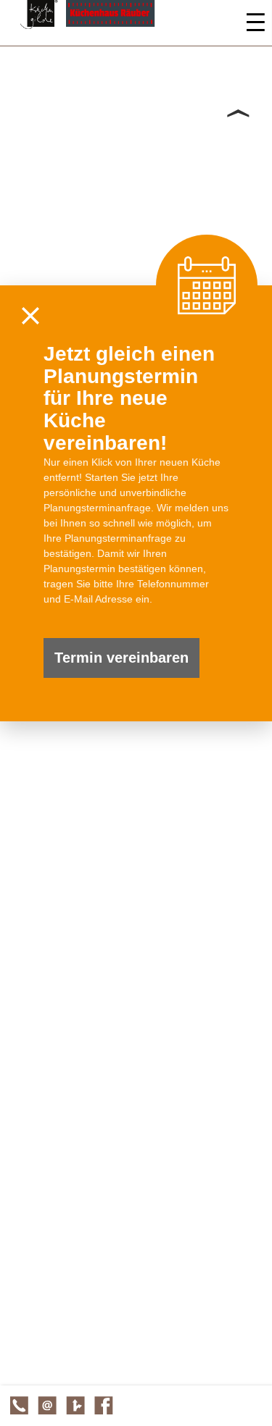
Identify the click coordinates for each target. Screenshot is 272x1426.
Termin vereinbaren (121, 658)
